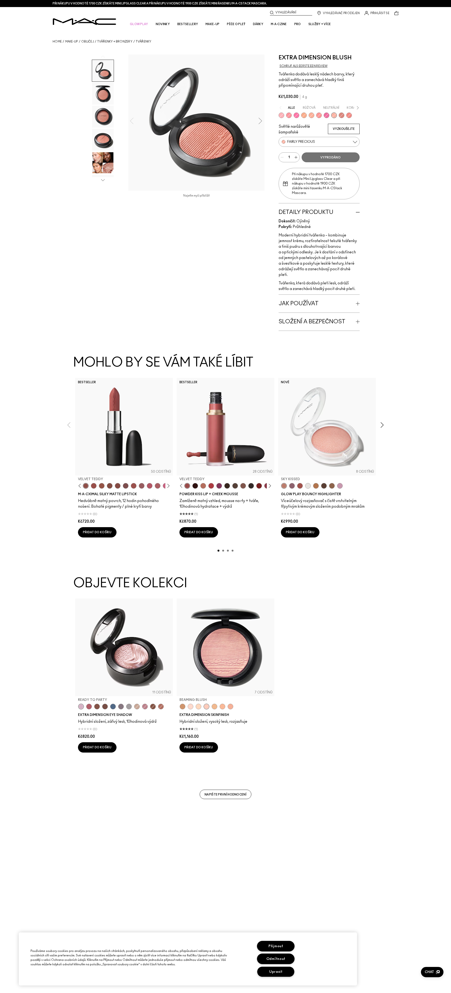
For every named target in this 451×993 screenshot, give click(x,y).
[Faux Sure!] (349, 115)
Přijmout (275, 946)
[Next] (168, 486)
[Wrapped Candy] (326, 115)
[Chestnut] (227, 486)
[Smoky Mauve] (145, 706)
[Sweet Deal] (134, 486)
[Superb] (230, 706)
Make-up (71, 41)
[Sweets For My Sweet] (289, 115)
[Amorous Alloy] (153, 706)
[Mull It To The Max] (94, 486)
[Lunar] (113, 706)
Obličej (87, 41)
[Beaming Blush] (206, 706)
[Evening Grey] (129, 706)
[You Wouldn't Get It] (158, 486)
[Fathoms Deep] (121, 706)
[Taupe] (102, 486)
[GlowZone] (324, 486)
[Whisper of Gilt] (182, 706)
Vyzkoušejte (344, 129)
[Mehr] (142, 486)
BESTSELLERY (187, 24)
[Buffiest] (235, 486)
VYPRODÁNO (330, 157)
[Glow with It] (222, 706)
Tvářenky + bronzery (114, 41)
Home (57, 41)
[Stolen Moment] (105, 706)
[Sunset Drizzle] (292, 486)
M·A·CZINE (279, 24)
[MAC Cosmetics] (84, 21)
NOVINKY (163, 24)
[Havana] (97, 706)
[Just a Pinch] (311, 115)
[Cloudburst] (316, 486)
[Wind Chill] (308, 486)
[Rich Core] (89, 706)
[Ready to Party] (81, 706)
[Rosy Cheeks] (296, 115)
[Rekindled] (251, 486)
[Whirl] (118, 486)
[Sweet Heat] (161, 706)
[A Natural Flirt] (137, 706)
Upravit (276, 972)
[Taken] (243, 486)
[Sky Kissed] (284, 486)
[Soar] (126, 486)
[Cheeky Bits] (319, 115)
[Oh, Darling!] (214, 706)
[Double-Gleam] (198, 706)
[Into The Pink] (281, 115)
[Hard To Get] (341, 115)
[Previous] (81, 486)
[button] (432, 972)
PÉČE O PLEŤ (236, 24)
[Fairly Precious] (334, 115)
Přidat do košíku (97, 532)
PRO (297, 24)
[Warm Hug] (203, 486)
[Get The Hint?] (150, 486)
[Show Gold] (190, 706)
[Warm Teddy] (110, 486)
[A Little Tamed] (211, 486)
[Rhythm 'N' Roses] (259, 486)
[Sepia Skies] (332, 486)
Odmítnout (275, 959)
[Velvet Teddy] (86, 486)
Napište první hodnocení (225, 794)
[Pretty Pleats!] (195, 486)
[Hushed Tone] (304, 115)
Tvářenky (143, 41)
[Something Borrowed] (219, 486)
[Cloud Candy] (300, 486)
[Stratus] (340, 486)
